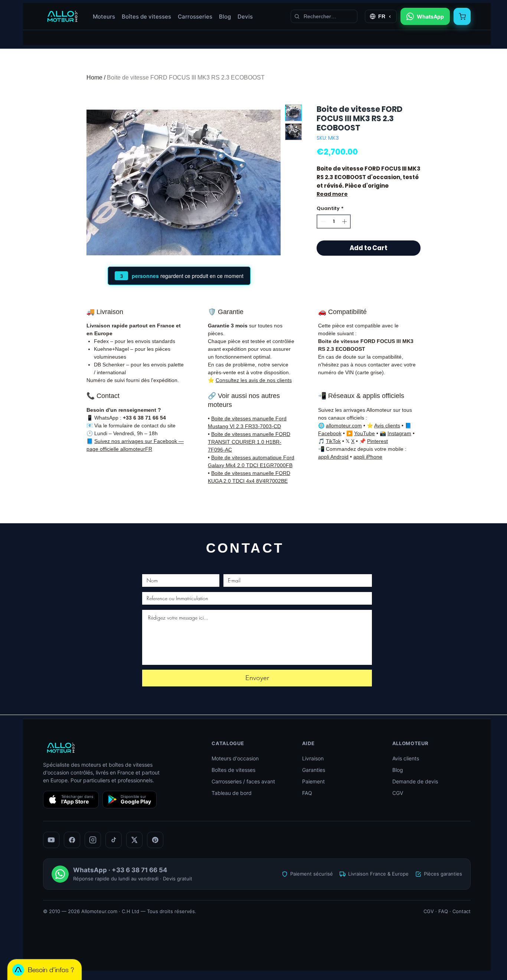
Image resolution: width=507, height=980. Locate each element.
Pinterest (377, 441)
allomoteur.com (344, 425)
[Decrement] (322, 221)
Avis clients (387, 425)
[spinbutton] (334, 221)
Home (94, 77)
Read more (332, 194)
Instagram (399, 433)
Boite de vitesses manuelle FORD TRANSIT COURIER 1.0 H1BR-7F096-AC (249, 442)
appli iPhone (367, 457)
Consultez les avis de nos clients (254, 380)
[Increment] (345, 221)
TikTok (333, 441)
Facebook (329, 433)
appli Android (333, 457)
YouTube (364, 433)
